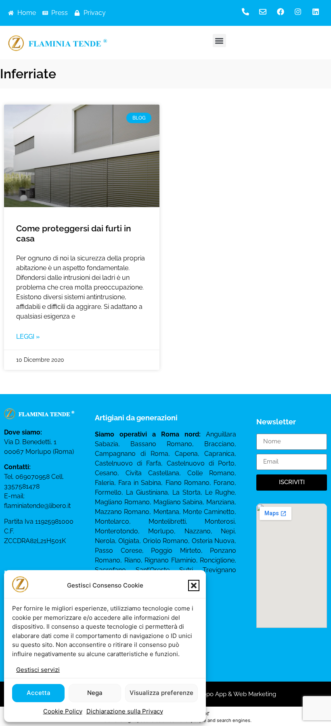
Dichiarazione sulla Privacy (124, 711)
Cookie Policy (62, 711)
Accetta (38, 693)
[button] (194, 585)
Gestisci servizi (38, 670)
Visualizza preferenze (161, 693)
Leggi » (28, 336)
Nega (95, 693)
